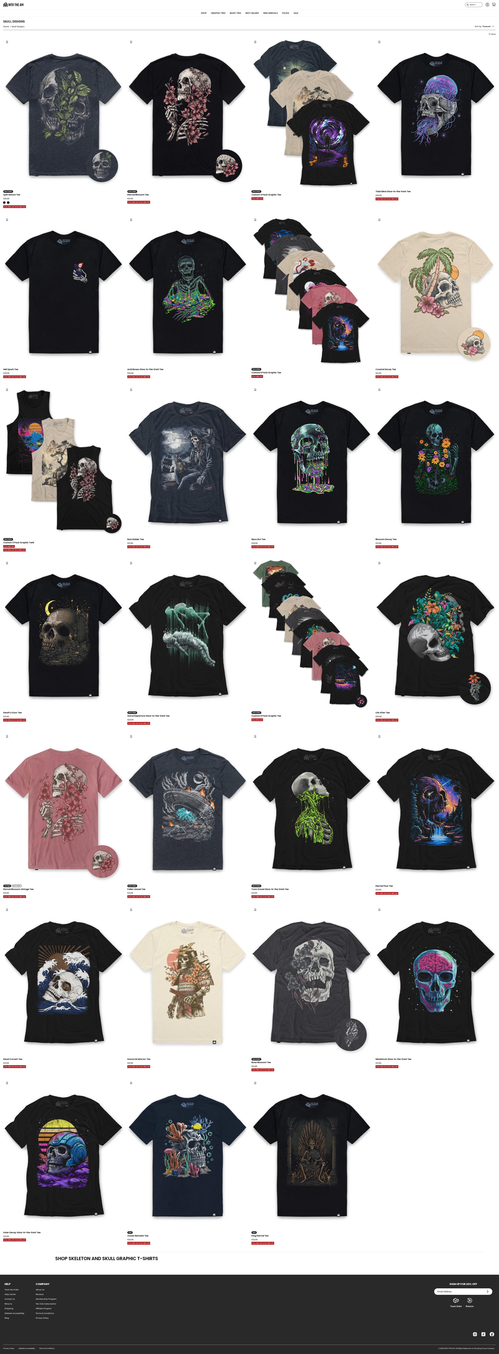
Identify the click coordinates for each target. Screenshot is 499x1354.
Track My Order (12, 1289)
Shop (204, 13)
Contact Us (10, 1299)
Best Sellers (252, 13)
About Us (40, 1289)
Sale (296, 13)
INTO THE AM (449, 1348)
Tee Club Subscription (46, 1304)
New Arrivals (270, 13)
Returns (8, 1304)
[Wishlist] (7, 42)
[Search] (468, 5)
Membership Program (46, 1299)
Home (6, 26)
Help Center (10, 1294)
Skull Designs (18, 26)
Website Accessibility (14, 1313)
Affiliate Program (44, 1308)
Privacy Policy (42, 1318)
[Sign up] (488, 1292)
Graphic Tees (218, 13)
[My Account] (487, 5)
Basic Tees (235, 13)
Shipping (9, 1308)
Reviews (40, 1294)
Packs (285, 13)
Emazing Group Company (484, 1348)
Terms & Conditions (45, 1313)
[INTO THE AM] (13, 5)
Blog (7, 1318)
